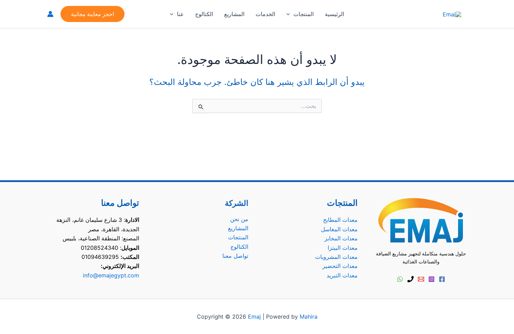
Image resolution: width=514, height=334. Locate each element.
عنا (180, 13)
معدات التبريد (342, 275)
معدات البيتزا (343, 247)
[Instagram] (431, 279)
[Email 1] (421, 279)
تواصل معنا (235, 255)
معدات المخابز (341, 238)
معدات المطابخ (340, 219)
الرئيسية (334, 13)
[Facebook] (442, 279)
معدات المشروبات (336, 256)
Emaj (254, 316)
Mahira (308, 316)
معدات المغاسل (339, 229)
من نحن (239, 219)
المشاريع (234, 13)
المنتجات (303, 13)
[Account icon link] (50, 14)
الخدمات (265, 13)
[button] (289, 14)
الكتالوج (204, 13)
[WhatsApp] (400, 279)
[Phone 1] (410, 279)
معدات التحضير (340, 265)
